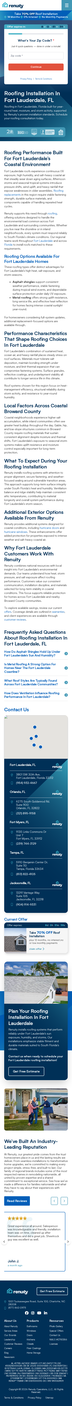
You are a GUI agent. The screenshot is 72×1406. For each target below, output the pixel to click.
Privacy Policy (26, 79)
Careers (8, 1348)
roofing (52, 213)
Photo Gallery (56, 1326)
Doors (30, 1335)
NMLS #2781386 (58, 1339)
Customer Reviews (13, 1344)
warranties (58, 611)
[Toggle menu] (67, 5)
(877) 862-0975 (17, 1307)
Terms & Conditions (43, 79)
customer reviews (15, 619)
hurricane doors (49, 528)
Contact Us (54, 1335)
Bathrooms (32, 1326)
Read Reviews (17, 1201)
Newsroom (9, 1357)
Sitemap (49, 1397)
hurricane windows (15, 532)
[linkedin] (45, 1313)
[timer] (36, 26)
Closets (30, 1344)
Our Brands (10, 1335)
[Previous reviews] (54, 1201)
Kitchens (31, 1339)
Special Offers (56, 1331)
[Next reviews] (64, 1201)
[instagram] (32, 1313)
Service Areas (10, 1331)
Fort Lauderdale (43, 240)
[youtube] (39, 1313)
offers (7, 611)
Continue (36, 66)
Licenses (53, 1344)
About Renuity (11, 1326)
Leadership (9, 1339)
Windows (31, 1331)
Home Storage (33, 1353)
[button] (40, 747)
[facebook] (26, 1313)
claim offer (35, 948)
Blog (6, 1353)
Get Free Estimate (52, 1291)
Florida (8, 244)
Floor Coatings (34, 1348)
